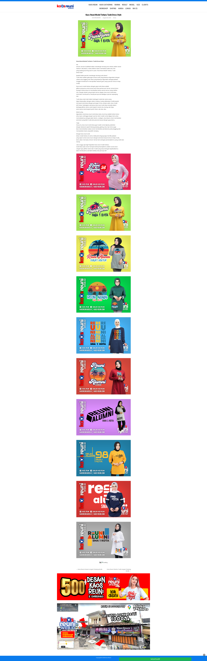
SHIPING (113, 8)
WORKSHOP (103, 8)
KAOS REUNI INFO (96, 17)
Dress (114, 18)
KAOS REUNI (93, 5)
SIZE (138, 5)
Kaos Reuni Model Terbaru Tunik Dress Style (103, 15)
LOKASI (128, 8)
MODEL (132, 5)
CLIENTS (145, 5)
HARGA (120, 8)
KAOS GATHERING (106, 5)
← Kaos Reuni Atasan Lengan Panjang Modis (89, 569)
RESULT (124, 5)
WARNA (117, 5)
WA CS (135, 8)
